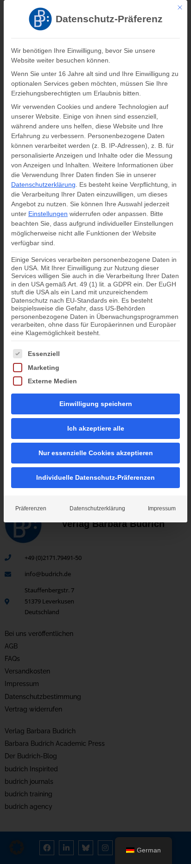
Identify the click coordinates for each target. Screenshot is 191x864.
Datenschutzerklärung (43, 184)
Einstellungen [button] (48, 213)
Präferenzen (30, 508)
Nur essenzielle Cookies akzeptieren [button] (95, 453)
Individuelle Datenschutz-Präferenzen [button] (95, 477)
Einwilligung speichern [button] (95, 403)
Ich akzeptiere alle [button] (95, 428)
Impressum (162, 508)
